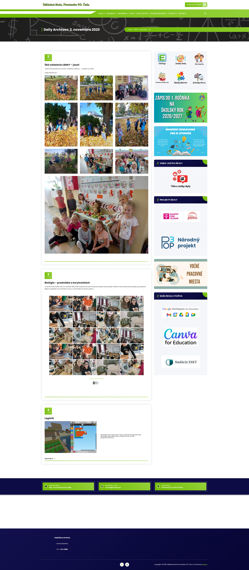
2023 (136, 29)
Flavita (205, 564)
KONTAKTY (182, 13)
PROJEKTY (172, 13)
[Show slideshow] (96, 379)
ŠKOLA (101, 13)
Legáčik (49, 418)
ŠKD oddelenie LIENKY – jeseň (62, 64)
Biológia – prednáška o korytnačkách (67, 282)
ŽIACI (132, 13)
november (143, 29)
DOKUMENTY (110, 13)
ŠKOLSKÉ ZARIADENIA (158, 13)
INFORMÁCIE (122, 13)
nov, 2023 (48, 57)
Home (130, 29)
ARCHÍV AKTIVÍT (142, 13)
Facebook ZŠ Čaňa (193, 5)
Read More (49, 459)
